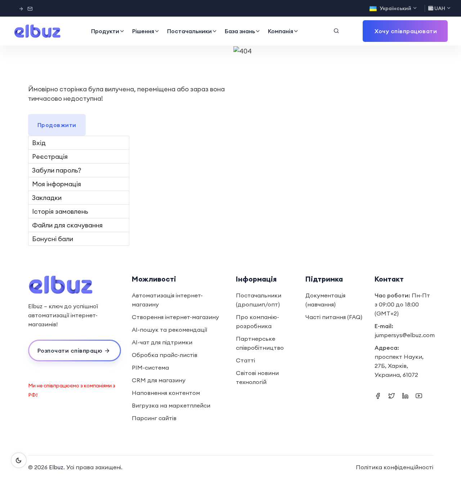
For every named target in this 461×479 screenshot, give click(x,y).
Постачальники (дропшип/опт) (258, 300)
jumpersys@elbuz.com (405, 335)
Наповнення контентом (166, 392)
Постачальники (189, 31)
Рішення (143, 31)
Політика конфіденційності (394, 467)
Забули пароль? (56, 170)
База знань (240, 31)
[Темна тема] (19, 460)
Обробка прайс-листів (164, 354)
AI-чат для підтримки (162, 342)
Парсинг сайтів (154, 418)
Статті (245, 360)
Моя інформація (56, 184)
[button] (405, 31)
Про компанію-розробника (257, 321)
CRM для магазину (158, 380)
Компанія (280, 31)
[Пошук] (336, 31)
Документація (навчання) (325, 300)
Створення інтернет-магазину (175, 317)
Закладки (47, 197)
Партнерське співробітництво (260, 343)
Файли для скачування (67, 225)
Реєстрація (50, 156)
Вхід (39, 143)
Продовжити (56, 125)
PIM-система (150, 367)
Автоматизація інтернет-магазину (167, 300)
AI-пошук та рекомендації (169, 329)
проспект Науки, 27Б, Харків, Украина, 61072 (399, 365)
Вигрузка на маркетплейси (171, 405)
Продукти (105, 31)
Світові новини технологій (257, 377)
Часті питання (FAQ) (333, 317)
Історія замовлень (60, 211)
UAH (439, 8)
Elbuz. (57, 467)
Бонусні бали (52, 239)
